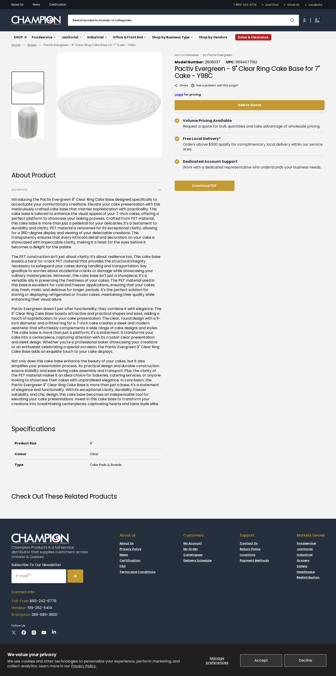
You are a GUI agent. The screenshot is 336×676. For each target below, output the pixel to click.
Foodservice (306, 543)
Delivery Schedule (197, 560)
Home (15, 45)
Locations (315, 5)
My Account (192, 543)
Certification (57, 4)
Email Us (293, 5)
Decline (305, 660)
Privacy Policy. (83, 666)
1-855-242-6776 (244, 5)
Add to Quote (249, 105)
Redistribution (308, 577)
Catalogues (193, 555)
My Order (190, 549)
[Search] (293, 20)
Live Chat (272, 5)
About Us (17, 4)
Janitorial (305, 549)
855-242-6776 (43, 601)
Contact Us (249, 543)
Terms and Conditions (137, 572)
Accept (261, 660)
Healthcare (306, 572)
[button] (304, 20)
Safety (302, 566)
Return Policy (250, 549)
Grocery (303, 560)
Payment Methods (254, 560)
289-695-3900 (44, 614)
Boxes (32, 45)
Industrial (304, 555)
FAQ (123, 566)
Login (179, 94)
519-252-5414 (39, 607)
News (36, 4)
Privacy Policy (130, 549)
